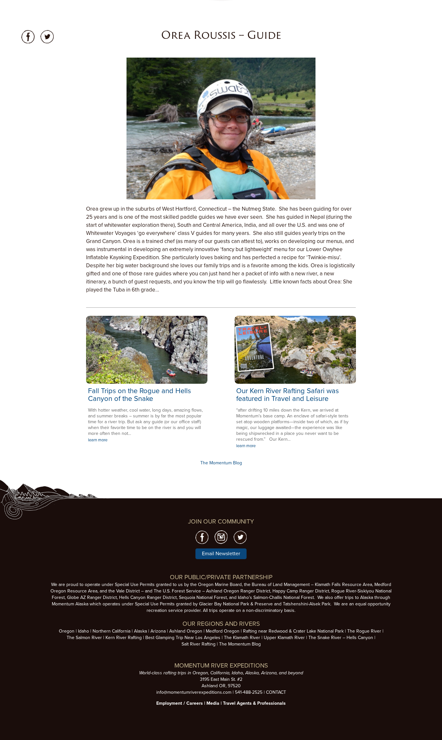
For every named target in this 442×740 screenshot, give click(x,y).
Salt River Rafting (198, 644)
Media (212, 703)
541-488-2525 (248, 692)
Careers (194, 703)
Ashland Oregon (185, 631)
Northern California (111, 631)
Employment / (171, 703)
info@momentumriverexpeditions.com (193, 692)
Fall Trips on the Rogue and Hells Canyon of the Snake (139, 395)
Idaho (83, 631)
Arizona (158, 631)
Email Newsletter (221, 553)
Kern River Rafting (123, 637)
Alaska (140, 631)
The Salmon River (84, 637)
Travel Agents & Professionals (254, 703)
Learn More (146, 350)
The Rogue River (364, 631)
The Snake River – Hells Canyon (340, 637)
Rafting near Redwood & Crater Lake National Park (293, 631)
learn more (97, 440)
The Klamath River (242, 637)
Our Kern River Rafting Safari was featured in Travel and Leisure (287, 395)
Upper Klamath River (284, 637)
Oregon (66, 631)
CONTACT (276, 692)
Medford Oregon (222, 631)
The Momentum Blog (221, 463)
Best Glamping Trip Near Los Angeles (182, 637)
